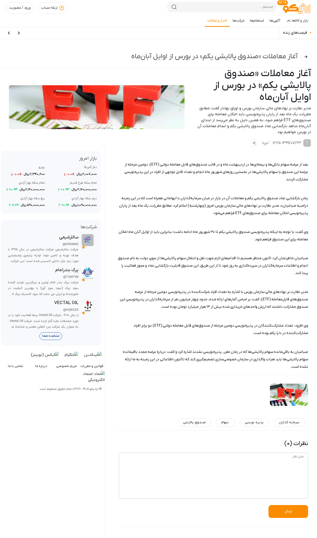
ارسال (288, 511)
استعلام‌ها (257, 20)
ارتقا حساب (49, 7)
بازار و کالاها (300, 20)
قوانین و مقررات (91, 366)
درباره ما (41, 366)
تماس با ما (15, 366)
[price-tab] (19, 33)
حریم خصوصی (66, 366)
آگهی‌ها (274, 20)
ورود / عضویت (20, 7)
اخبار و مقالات (217, 20)
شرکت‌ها (238, 20)
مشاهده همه (51, 336)
